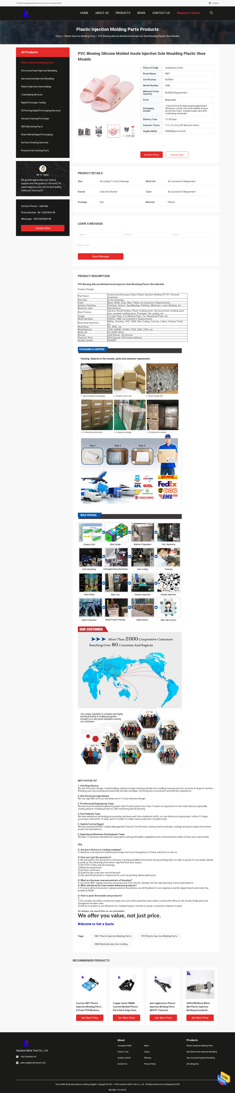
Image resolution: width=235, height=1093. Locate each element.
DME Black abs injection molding (111, 944)
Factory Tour (123, 1052)
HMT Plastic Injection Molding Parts (113, 936)
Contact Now (42, 228)
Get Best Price (151, 155)
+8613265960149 (42, 219)
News (146, 1046)
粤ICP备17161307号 (117, 1090)
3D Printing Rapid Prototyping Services (41, 110)
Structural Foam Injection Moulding (39, 70)
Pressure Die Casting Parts (35, 150)
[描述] (211, 12)
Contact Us (122, 1064)
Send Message (100, 256)
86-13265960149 (46, 212)
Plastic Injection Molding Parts (80, 36)
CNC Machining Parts (32, 126)
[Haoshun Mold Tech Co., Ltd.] (26, 13)
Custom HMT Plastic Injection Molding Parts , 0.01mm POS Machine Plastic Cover (89, 1007)
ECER (177, 1084)
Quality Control (124, 1058)
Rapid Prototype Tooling (33, 102)
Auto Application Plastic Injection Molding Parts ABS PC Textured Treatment (162, 1007)
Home (59, 36)
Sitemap (147, 1058)
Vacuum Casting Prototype (35, 118)
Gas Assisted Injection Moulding (37, 78)
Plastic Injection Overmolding (36, 86)
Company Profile (125, 1046)
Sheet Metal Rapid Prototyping (37, 134)
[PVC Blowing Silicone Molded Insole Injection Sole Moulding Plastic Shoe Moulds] (106, 93)
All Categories (193, 1064)
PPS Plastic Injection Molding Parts (159, 936)
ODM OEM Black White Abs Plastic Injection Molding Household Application (198, 1007)
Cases (147, 1052)
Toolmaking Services (32, 94)
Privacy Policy (150, 1064)
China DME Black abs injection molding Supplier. (76, 1084)
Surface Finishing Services (34, 142)
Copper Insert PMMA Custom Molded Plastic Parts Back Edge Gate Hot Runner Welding (125, 1007)
